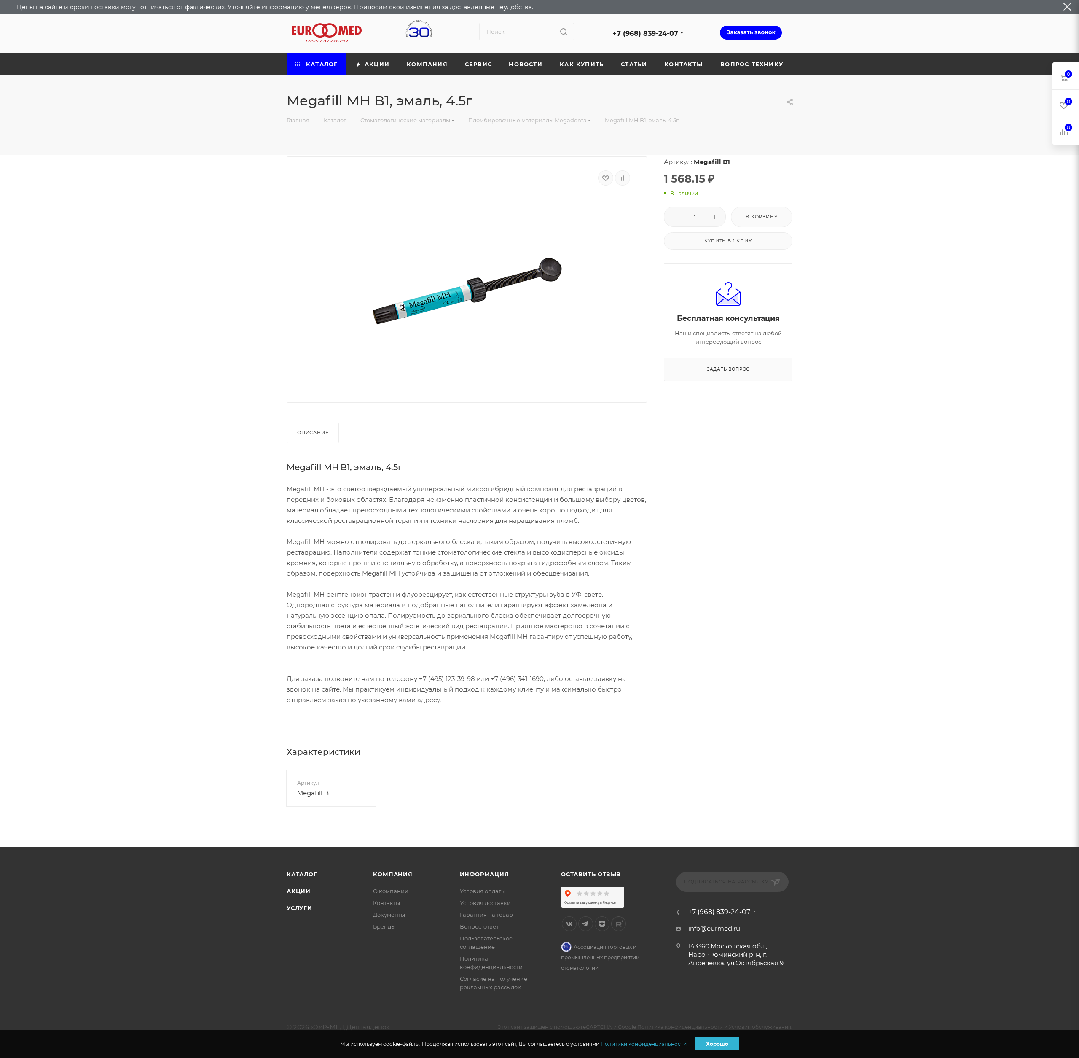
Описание (312, 433)
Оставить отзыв (591, 874)
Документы (389, 914)
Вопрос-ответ (479, 926)
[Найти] (563, 31)
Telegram (585, 923)
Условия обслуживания (760, 1027)
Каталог (302, 874)
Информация (484, 874)
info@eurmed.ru (714, 928)
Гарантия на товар (486, 914)
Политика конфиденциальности (680, 1027)
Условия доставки (485, 902)
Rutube (618, 923)
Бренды (384, 926)
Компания (392, 874)
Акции (299, 891)
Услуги (299, 908)
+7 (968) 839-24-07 (645, 34)
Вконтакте (569, 923)
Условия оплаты (482, 891)
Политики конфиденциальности (644, 1044)
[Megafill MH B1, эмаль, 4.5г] (467, 291)
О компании (390, 891)
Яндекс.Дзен (602, 923)
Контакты (386, 902)
